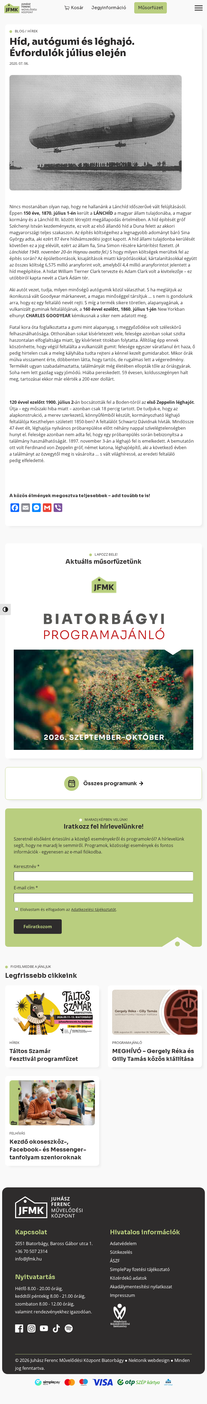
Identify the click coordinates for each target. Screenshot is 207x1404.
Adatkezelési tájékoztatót (93, 909)
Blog (19, 31)
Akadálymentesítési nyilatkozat (141, 1287)
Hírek (32, 31)
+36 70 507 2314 (31, 1251)
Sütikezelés (121, 1252)
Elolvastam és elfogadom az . (68, 909)
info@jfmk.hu (28, 1259)
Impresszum (122, 1295)
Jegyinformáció (108, 8)
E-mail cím (26, 887)
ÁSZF (115, 1261)
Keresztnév (27, 866)
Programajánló (127, 1042)
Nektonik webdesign (149, 1360)
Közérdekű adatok (128, 1278)
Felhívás (17, 1133)
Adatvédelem (123, 1243)
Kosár (77, 8)
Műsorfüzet (150, 8)
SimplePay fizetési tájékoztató (140, 1269)
